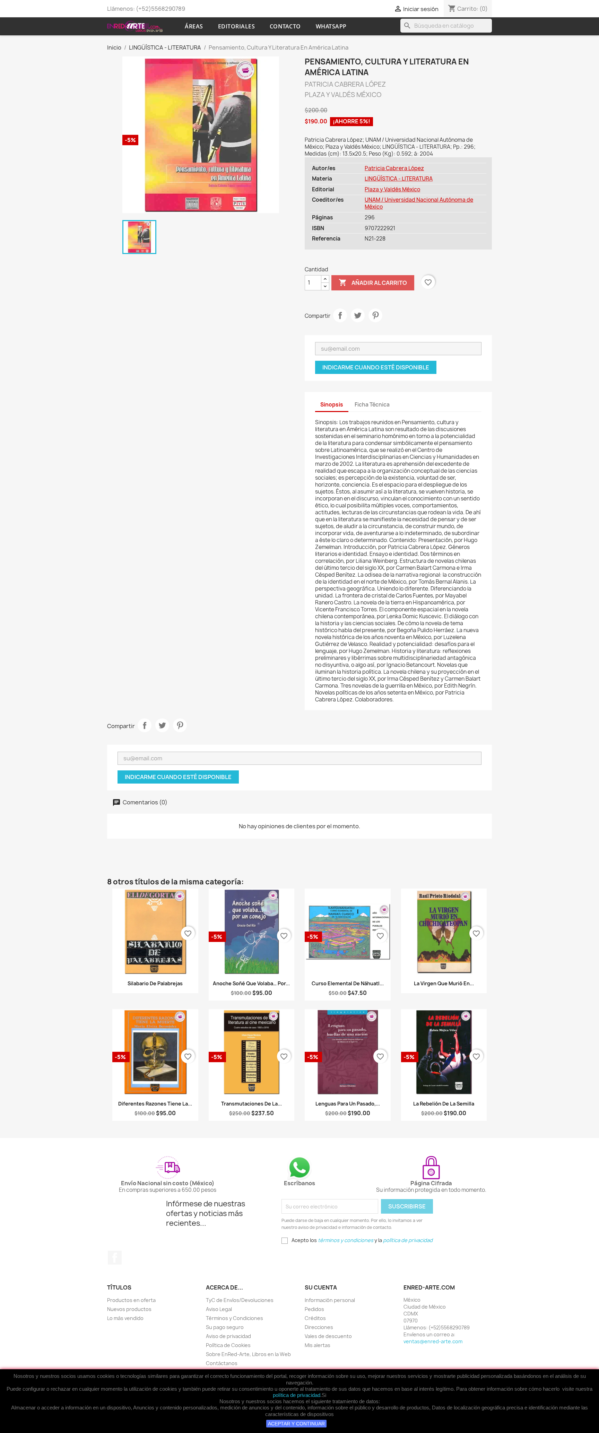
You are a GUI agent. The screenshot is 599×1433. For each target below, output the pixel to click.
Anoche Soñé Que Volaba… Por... (251, 983)
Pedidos (314, 1309)
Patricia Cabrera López (394, 168)
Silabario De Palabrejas (155, 983)
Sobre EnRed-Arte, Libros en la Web (248, 1354)
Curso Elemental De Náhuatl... (348, 983)
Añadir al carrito (373, 282)
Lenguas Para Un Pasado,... (347, 1103)
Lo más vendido (125, 1318)
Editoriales (236, 26)
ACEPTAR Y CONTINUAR (296, 1423)
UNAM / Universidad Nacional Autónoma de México (419, 203)
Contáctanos (221, 1363)
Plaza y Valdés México (392, 189)
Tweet (358, 315)
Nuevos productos (129, 1309)
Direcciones (319, 1327)
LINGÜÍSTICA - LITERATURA (399, 178)
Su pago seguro (225, 1327)
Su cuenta (321, 1287)
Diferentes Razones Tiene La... (155, 1103)
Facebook (115, 1258)
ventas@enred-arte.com (432, 1341)
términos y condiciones (345, 1240)
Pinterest (375, 315)
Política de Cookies (228, 1345)
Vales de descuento (328, 1336)
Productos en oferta (131, 1300)
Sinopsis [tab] (331, 404)
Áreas (194, 26)
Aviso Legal (219, 1309)
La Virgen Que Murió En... (444, 983)
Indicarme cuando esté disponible (375, 367)
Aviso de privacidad (228, 1336)
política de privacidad (296, 1395)
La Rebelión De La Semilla (443, 1103)
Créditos (315, 1318)
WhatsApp (331, 26)
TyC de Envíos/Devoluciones (240, 1300)
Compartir (340, 315)
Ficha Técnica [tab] (372, 404)
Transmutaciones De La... (251, 1103)
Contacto (285, 26)
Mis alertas (317, 1345)
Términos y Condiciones (234, 1318)
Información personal (330, 1300)
